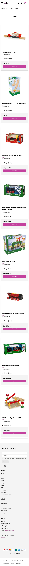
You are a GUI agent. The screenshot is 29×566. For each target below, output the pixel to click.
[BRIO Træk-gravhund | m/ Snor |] (14, 141)
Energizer (3, 483)
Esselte (2, 485)
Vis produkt (14, 66)
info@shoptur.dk (9, 530)
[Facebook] (3, 466)
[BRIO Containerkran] (14, 247)
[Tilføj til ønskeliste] (21, 3)
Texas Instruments (6, 495)
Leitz (2, 487)
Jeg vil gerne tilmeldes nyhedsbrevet (14, 458)
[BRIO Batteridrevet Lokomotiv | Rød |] (14, 299)
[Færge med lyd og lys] (14, 38)
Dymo (2, 480)
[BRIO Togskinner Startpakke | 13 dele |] (14, 89)
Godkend (5, 461)
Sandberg (3, 490)
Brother (3, 476)
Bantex (2, 473)
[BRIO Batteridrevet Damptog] (14, 351)
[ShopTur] (5, 3)
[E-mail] (14, 455)
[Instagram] (5, 466)
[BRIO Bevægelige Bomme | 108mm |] (14, 403)
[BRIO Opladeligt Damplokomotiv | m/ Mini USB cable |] (14, 193)
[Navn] (14, 453)
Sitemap (3, 538)
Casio (2, 478)
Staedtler (3, 492)
